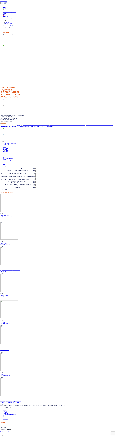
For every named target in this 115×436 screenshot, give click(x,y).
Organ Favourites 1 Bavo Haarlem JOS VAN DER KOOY (4, 296)
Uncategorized (6, 162)
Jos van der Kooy (18, 126)
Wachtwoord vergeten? (5, 431)
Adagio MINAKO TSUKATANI (5, 375)
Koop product (3, 123)
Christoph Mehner (45, 125)
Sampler (4, 161)
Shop (4, 416)
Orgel (38, 126)
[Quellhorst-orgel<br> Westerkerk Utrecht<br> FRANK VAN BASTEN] (6, 104)
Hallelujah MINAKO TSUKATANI (5, 323)
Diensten (5, 411)
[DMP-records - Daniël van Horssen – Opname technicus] (3, 3)
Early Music (5, 148)
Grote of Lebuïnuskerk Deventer (65, 125)
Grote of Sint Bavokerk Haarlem (78, 125)
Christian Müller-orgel (37, 125)
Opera (4, 155)
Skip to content (3, 1)
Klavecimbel (5, 152)
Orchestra (7, 150)
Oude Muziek (6, 159)
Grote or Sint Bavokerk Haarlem (106, 125)
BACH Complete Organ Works (9, 143)
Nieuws (4, 7)
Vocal (4, 164)
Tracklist (5, 166)
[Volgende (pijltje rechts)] (2, 435)
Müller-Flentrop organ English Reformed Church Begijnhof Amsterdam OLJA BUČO (10, 270)
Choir (4, 145)
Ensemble (5, 149)
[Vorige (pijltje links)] (0, 435)
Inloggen (8, 429)
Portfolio (5, 412)
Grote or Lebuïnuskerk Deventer (92, 125)
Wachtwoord (3, 427)
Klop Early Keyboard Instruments (10, 153)
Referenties (5, 413)
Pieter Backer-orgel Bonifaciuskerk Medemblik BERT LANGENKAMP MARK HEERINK (6, 217)
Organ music (27, 126)
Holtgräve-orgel (11, 126)
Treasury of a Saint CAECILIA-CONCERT (5, 244)
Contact (5, 415)
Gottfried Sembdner (54, 125)
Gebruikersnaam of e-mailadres (7, 424)
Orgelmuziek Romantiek (8, 158)
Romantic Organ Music (7, 160)
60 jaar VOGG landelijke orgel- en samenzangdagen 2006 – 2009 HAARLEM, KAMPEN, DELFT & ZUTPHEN (10, 401)
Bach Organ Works (7, 144)
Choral (4, 147)
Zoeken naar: (5, 407)
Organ (18, 125)
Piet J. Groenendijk (49, 126)
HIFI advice (5, 419)
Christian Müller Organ (27, 125)
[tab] (59, 166)
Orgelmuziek (42, 126)
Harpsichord (5, 151)
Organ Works (33, 126)
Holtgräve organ (3, 126)
